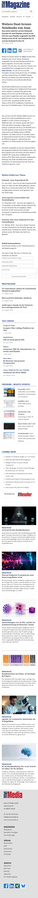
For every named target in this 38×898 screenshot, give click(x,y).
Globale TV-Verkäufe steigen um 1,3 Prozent (20, 457)
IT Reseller (7, 854)
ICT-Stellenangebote (10, 877)
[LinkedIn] (12, 888)
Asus (24, 57)
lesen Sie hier (6, 71)
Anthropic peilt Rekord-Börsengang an (18, 460)
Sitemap (6, 871)
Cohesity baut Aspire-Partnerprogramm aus (20, 479)
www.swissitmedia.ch (11, 820)
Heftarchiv (7, 874)
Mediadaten (8, 829)
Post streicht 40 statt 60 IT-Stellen (17, 487)
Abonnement (8, 843)
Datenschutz (8, 849)
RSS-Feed (7, 868)
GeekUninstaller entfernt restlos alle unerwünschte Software (26, 438)
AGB (5, 846)
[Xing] (18, 888)
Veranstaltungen (9, 835)
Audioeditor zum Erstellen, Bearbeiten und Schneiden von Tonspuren (27, 394)
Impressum (7, 851)
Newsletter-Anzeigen (11, 832)
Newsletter (7, 866)
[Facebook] (7, 888)
